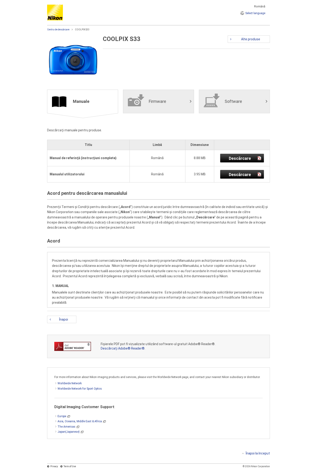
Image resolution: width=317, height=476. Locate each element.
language (255, 13)
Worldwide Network (70, 383)
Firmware (157, 101)
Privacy (54, 466)
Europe (62, 416)
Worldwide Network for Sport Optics (80, 388)
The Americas (66, 426)
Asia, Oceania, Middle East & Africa (80, 421)
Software (233, 101)
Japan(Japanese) (69, 431)
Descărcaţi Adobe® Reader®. (123, 348)
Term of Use (70, 466)
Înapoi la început (258, 453)
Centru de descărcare (58, 29)
